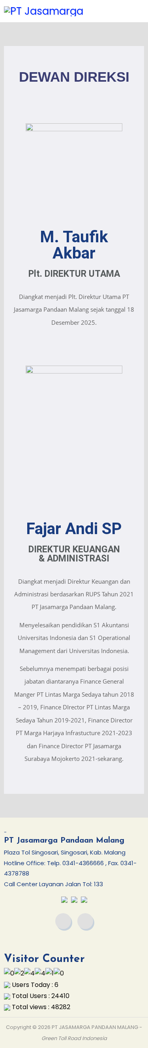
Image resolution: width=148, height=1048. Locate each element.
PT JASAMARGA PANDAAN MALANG (95, 1027)
